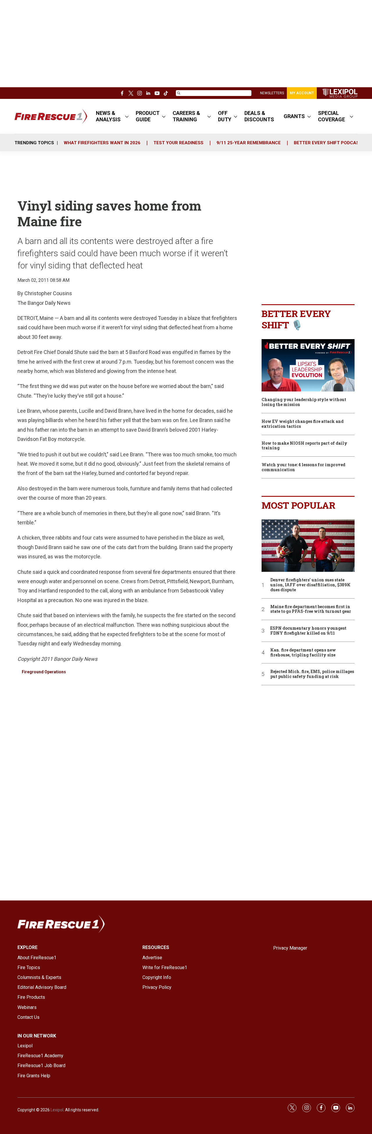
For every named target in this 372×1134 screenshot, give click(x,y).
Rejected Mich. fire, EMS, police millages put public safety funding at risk (312, 674)
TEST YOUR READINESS (178, 142)
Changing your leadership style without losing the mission (304, 402)
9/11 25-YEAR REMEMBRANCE (249, 142)
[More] (126, 116)
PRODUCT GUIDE (148, 116)
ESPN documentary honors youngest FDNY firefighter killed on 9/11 (308, 631)
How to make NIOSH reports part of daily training (304, 446)
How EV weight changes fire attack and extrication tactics (303, 424)
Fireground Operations (44, 672)
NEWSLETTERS (272, 93)
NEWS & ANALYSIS (108, 116)
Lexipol (57, 1110)
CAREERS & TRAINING (186, 116)
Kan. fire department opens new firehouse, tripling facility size (303, 653)
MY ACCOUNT (302, 93)
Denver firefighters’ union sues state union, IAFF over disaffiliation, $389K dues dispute (310, 585)
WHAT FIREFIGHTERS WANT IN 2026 (102, 142)
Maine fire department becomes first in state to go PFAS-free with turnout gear (310, 609)
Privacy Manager (290, 948)
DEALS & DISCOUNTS (259, 116)
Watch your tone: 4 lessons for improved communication (303, 467)
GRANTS (294, 116)
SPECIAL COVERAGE (331, 116)
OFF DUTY (224, 116)
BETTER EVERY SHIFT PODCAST (328, 142)
